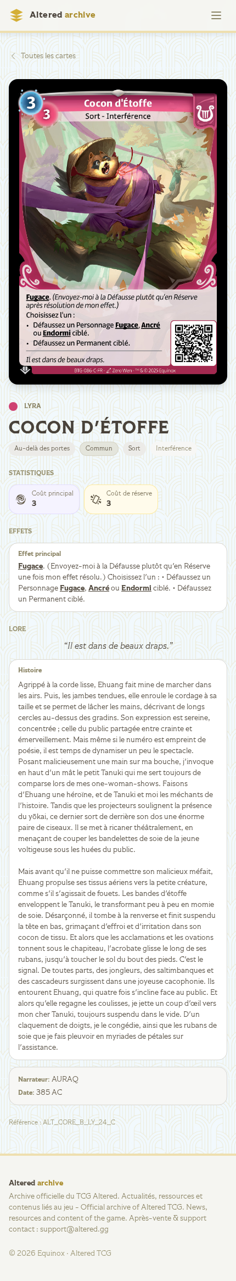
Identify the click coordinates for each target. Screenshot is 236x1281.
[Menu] (216, 15)
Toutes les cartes (48, 56)
